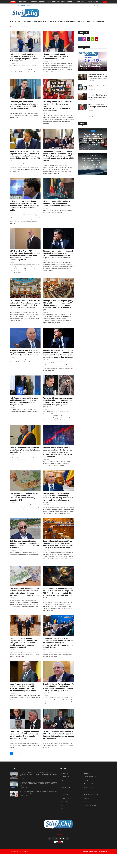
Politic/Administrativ (34, 21)
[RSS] (105, 5)
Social (23, 21)
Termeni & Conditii (102, 851)
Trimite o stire (30, 5)
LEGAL (52, 21)
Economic (46, 21)
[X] (97, 5)
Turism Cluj (81, 21)
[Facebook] (92, 5)
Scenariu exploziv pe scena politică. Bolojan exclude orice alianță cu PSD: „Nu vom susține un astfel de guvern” (25, 352)
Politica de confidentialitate (90, 851)
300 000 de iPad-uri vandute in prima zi (97, 85)
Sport (57, 21)
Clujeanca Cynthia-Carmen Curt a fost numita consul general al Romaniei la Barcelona (97, 106)
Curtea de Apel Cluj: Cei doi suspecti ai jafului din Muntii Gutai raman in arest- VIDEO (97, 95)
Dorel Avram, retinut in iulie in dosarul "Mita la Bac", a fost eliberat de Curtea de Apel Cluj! (97, 76)
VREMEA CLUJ (91, 21)
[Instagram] (94, 5)
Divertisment (100, 21)
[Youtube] (103, 5)
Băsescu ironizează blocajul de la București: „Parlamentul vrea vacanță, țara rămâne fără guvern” (57, 203)
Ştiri (11, 21)
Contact (23, 5)
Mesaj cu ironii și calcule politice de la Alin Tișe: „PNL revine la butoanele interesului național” (25, 450)
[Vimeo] (100, 5)
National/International (68, 21)
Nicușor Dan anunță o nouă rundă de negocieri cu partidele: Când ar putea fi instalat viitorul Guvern (58, 56)
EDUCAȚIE (18, 21)
